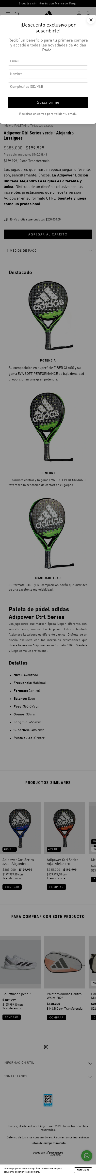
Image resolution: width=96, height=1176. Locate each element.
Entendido (83, 1170)
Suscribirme (48, 103)
